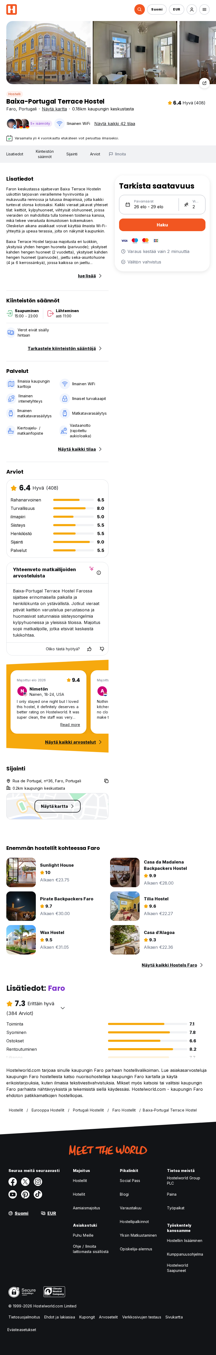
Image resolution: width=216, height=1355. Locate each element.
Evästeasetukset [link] (21, 1329)
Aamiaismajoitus (86, 1208)
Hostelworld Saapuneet (177, 1268)
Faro (11, 108)
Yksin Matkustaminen (138, 1235)
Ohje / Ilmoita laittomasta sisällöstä (91, 1249)
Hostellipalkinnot (134, 1221)
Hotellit (79, 1194)
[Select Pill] (139, 9)
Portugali (28, 108)
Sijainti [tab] (71, 154)
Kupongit (87, 1317)
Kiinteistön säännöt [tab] (45, 154)
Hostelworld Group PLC (183, 1180)
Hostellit (80, 1180)
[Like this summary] (89, 649)
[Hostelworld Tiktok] (38, 1194)
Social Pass (130, 1180)
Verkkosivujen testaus (141, 1317)
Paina (172, 1194)
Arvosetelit (108, 1317)
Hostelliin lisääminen (184, 1240)
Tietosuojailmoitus (24, 1317)
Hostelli (14, 94)
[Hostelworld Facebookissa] (12, 1182)
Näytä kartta (54, 108)
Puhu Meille (83, 1235)
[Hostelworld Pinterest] (25, 1194)
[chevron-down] (62, 1008)
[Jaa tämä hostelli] (204, 83)
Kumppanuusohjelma (185, 1254)
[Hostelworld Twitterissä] (25, 1182)
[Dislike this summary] (102, 649)
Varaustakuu (130, 1208)
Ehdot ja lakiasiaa (59, 1317)
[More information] (99, 573)
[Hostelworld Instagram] (38, 1182)
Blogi (124, 1194)
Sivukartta (174, 1317)
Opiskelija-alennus (136, 1249)
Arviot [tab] (95, 154)
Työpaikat (176, 1208)
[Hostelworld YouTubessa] (12, 1194)
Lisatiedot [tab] (14, 154)
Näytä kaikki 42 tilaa (114, 123)
